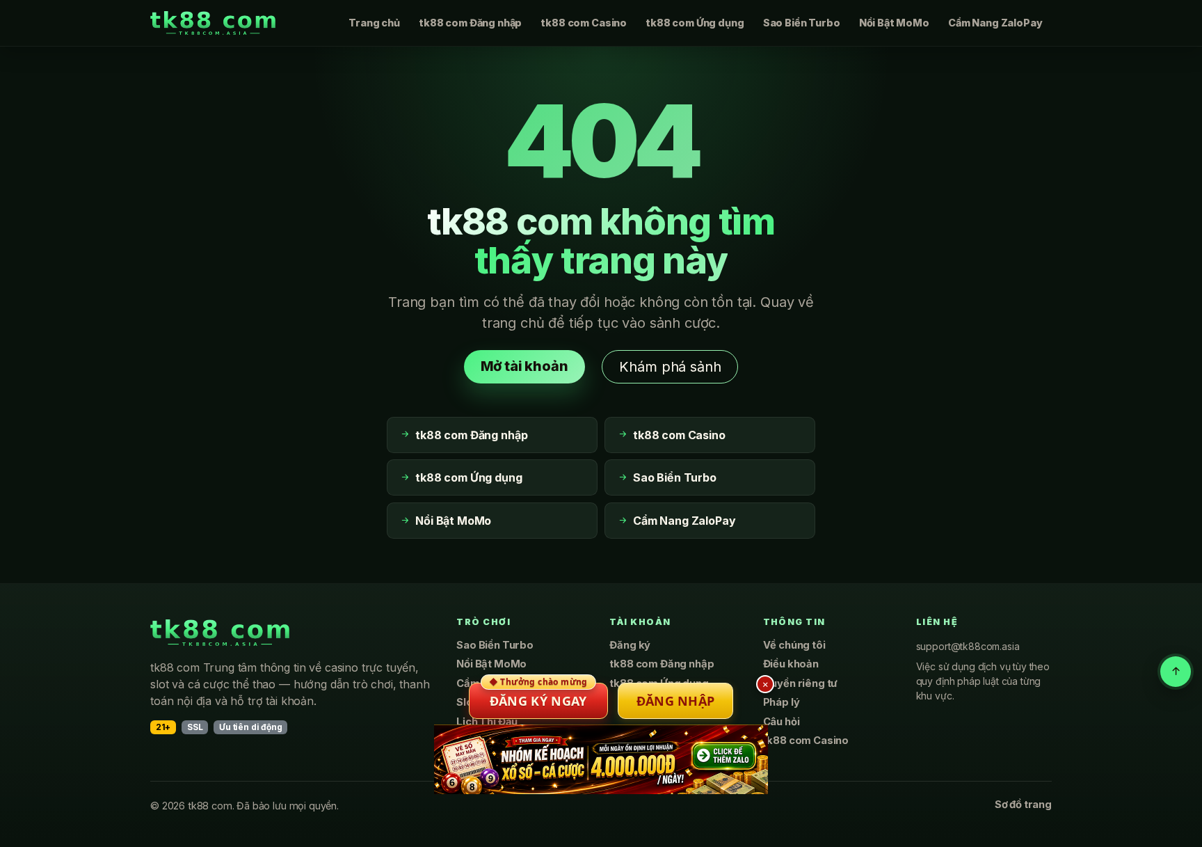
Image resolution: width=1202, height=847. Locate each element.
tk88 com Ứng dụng (695, 23)
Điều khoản (791, 664)
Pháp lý (781, 702)
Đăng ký (629, 645)
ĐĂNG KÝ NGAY (538, 696)
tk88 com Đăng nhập (470, 23)
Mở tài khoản (524, 366)
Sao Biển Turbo (801, 23)
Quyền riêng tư (800, 683)
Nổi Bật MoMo (894, 23)
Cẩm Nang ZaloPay (995, 23)
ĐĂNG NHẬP (675, 700)
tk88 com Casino (583, 23)
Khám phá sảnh (670, 366)
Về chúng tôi (794, 645)
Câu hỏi (781, 721)
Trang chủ (374, 23)
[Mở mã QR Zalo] (601, 759)
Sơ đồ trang (1023, 804)
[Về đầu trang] (1175, 671)
